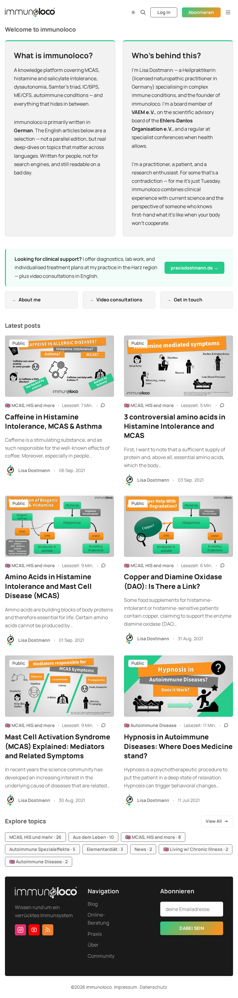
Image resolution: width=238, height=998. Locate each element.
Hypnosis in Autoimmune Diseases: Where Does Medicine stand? (178, 746)
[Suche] (143, 12)
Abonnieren (201, 12)
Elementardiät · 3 (105, 849)
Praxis (95, 933)
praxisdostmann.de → (194, 268)
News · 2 (143, 849)
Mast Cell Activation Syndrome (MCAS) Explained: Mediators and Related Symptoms (57, 746)
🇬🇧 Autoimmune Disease (150, 725)
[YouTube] (34, 929)
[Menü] (228, 12)
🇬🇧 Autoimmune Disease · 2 (38, 861)
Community (101, 955)
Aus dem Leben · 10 (93, 837)
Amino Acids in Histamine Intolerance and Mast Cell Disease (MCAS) (48, 586)
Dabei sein (191, 928)
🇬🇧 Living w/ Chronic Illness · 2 (195, 849)
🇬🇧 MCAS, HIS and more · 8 (153, 837)
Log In (163, 12)
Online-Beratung (98, 918)
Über (93, 944)
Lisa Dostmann (34, 470)
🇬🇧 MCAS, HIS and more (30, 405)
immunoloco (99, 987)
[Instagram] (20, 929)
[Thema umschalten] (133, 12)
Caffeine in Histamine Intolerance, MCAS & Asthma (53, 421)
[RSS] (47, 929)
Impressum (125, 987)
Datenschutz (153, 987)
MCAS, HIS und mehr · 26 (35, 837)
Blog (93, 903)
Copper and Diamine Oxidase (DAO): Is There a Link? (173, 581)
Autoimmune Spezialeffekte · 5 (42, 849)
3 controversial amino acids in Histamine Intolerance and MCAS (174, 426)
